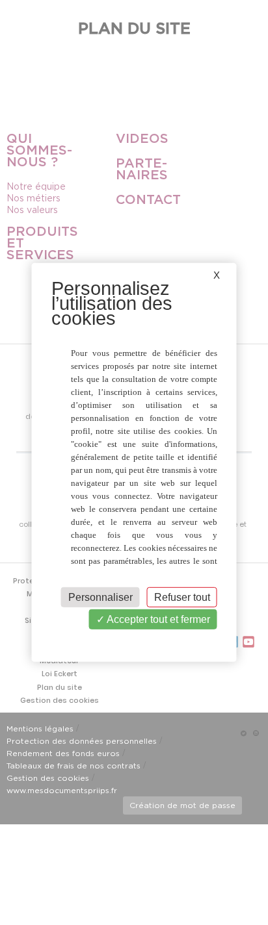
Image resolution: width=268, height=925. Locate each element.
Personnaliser (100, 597)
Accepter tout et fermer (157, 619)
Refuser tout (182, 597)
